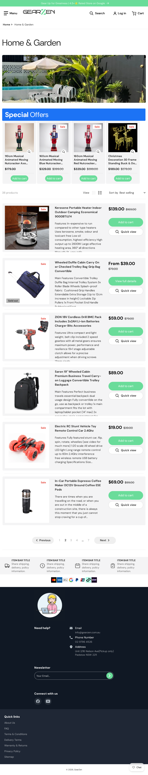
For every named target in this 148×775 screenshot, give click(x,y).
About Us (9, 722)
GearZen (78, 769)
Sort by (113, 193)
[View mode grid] (94, 193)
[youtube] (48, 701)
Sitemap (9, 756)
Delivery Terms (12, 739)
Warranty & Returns (15, 745)
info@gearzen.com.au (87, 632)
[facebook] (38, 701)
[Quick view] (29, 151)
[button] (10, 13)
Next (103, 540)
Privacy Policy (12, 751)
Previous (45, 540)
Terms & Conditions (15, 734)
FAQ (6, 728)
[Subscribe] (109, 675)
